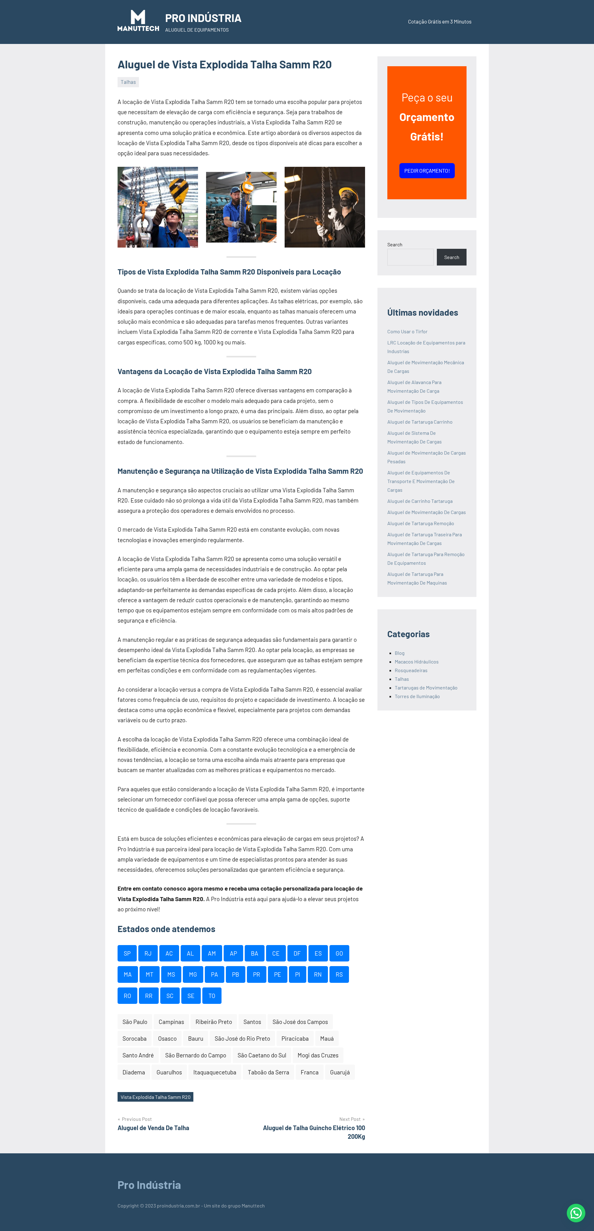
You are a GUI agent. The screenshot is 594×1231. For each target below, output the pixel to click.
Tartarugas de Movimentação (426, 687)
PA (214, 974)
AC (169, 953)
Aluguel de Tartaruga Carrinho (420, 422)
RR (149, 995)
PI (297, 974)
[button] (576, 1213)
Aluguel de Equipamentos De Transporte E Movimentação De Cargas (421, 481)
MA (128, 974)
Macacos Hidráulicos (417, 661)
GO (339, 953)
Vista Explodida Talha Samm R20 (156, 1097)
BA (254, 953)
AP (233, 953)
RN (318, 974)
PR (256, 974)
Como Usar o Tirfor (407, 331)
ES (318, 953)
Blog (400, 653)
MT (149, 974)
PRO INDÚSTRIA (203, 17)
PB (235, 974)
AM (212, 953)
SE (191, 995)
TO (212, 995)
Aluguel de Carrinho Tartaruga (420, 501)
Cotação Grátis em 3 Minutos (439, 21)
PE (277, 974)
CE (276, 953)
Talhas (128, 82)
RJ (148, 953)
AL (190, 953)
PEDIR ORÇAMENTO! (427, 170)
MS (171, 974)
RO (127, 995)
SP (127, 953)
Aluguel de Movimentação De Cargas (426, 512)
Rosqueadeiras (411, 670)
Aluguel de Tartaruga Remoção (420, 523)
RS (339, 974)
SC (170, 995)
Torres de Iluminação (417, 696)
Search (394, 244)
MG (193, 974)
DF (297, 953)
